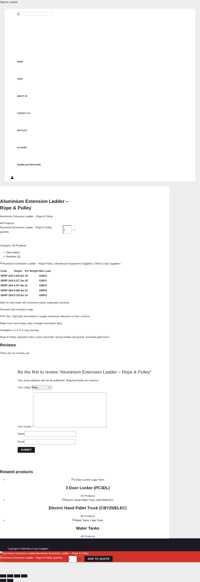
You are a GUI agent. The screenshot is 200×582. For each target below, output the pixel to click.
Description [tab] (13, 252)
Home (20, 62)
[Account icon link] (12, 178)
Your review (25, 426)
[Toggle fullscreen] (10, 575)
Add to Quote (99, 558)
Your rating (25, 387)
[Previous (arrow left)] (3, 580)
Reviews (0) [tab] (13, 256)
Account (22, 147)
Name (21, 433)
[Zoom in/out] (3, 575)
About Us (22, 96)
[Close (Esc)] (24, 575)
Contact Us (23, 113)
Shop (20, 79)
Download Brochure (29, 165)
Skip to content (9, 2)
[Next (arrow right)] (10, 580)
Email (21, 441)
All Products (7, 223)
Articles (22, 130)
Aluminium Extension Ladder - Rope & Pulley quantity (31, 557)
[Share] (17, 575)
